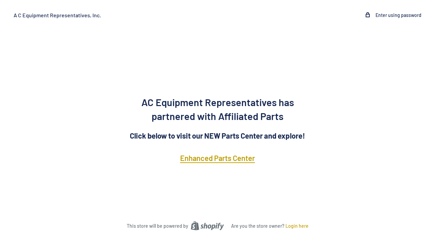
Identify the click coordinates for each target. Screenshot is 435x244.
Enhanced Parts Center (217, 158)
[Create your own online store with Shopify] (207, 225)
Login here (297, 226)
